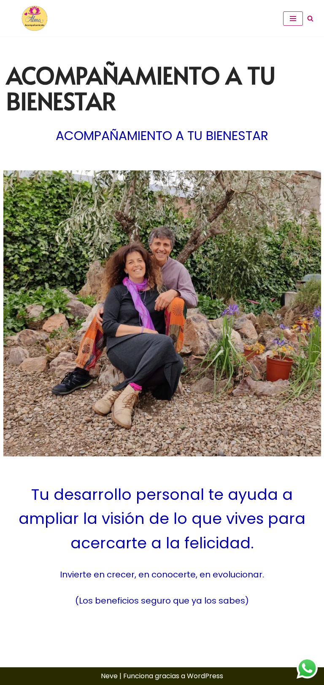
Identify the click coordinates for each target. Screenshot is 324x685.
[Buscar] (310, 18)
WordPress (205, 676)
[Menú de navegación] (293, 18)
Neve (109, 676)
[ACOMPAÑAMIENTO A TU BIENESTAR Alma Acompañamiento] (31, 18)
